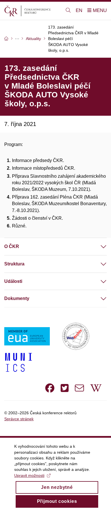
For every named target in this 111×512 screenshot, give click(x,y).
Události (13, 281)
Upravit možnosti (29, 475)
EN (79, 10)
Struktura (14, 263)
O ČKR (11, 246)
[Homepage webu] (31, 11)
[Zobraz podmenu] (97, 246)
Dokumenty (16, 298)
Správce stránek (19, 419)
